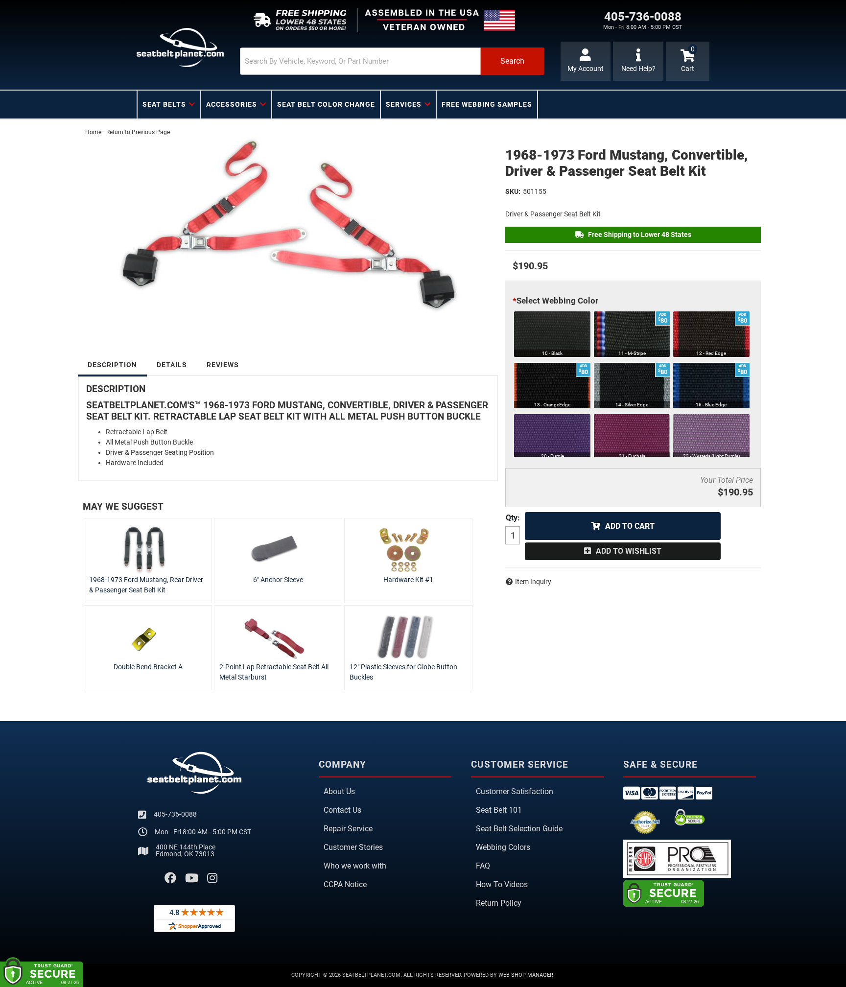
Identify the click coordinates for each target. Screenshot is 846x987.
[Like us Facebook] (170, 878)
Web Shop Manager (525, 975)
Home (93, 132)
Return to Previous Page (138, 132)
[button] (392, 61)
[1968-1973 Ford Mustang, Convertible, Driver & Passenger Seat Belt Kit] (288, 230)
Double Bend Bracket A (148, 667)
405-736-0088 (175, 814)
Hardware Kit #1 (408, 580)
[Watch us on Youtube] (191, 878)
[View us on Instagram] (212, 878)
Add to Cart (630, 526)
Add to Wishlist (628, 551)
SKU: (512, 191)
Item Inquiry (533, 582)
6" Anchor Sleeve (278, 580)
